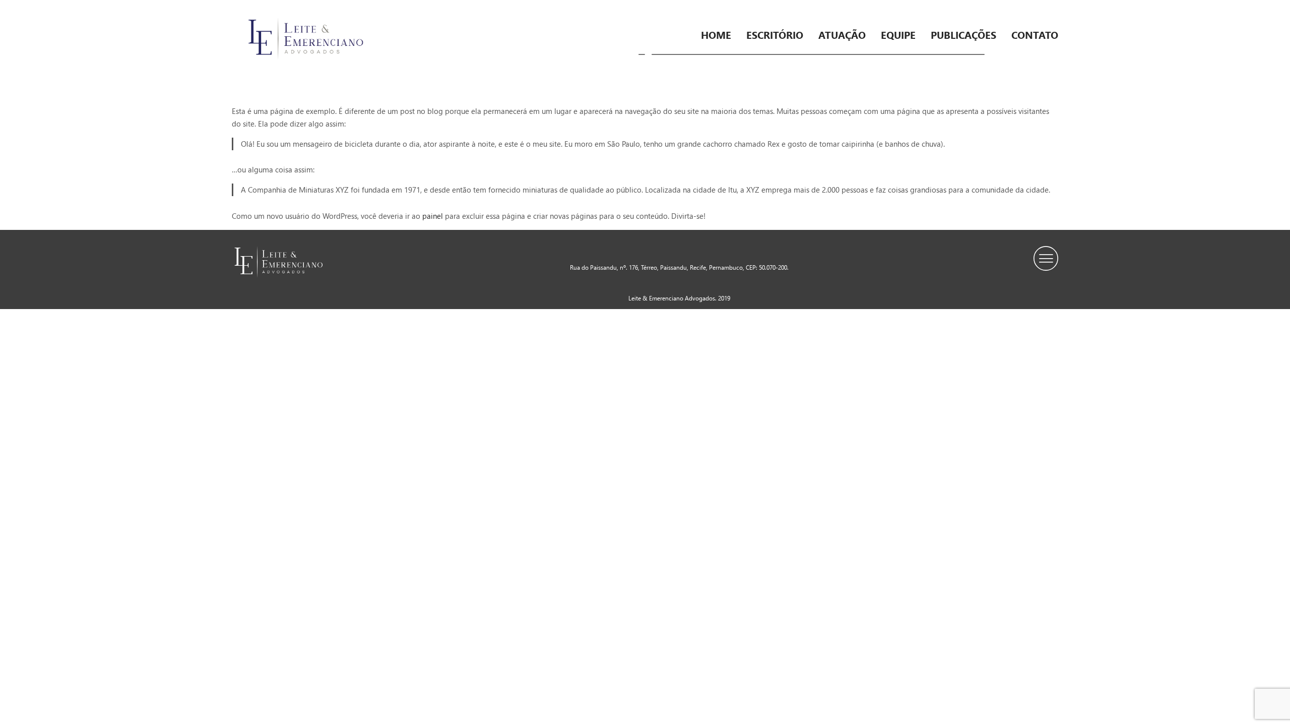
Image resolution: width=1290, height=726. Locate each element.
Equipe (898, 34)
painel (432, 216)
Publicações (963, 34)
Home (716, 34)
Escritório (774, 34)
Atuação (842, 34)
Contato (1034, 34)
